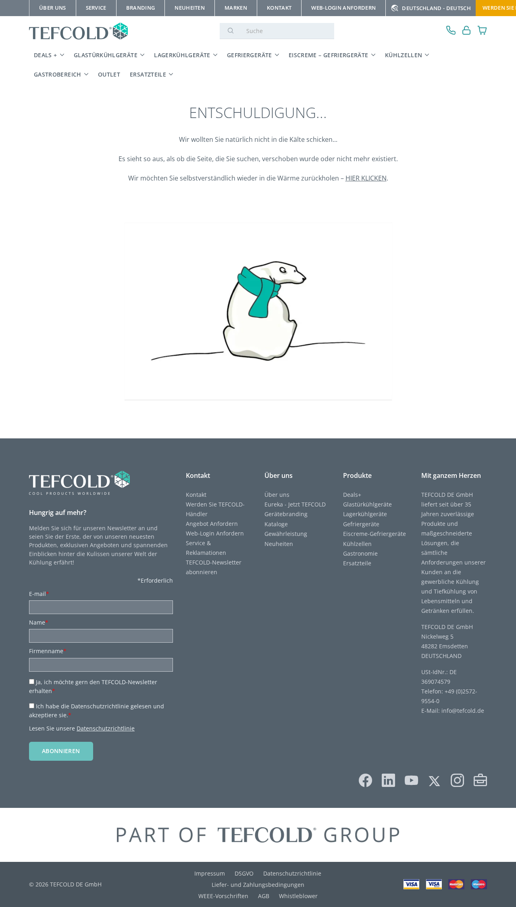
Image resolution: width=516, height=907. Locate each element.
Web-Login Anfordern (215, 533)
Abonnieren (61, 751)
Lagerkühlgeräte (182, 55)
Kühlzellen (403, 55)
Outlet (109, 74)
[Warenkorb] (482, 31)
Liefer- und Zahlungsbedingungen (258, 884)
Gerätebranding (286, 514)
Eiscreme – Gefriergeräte (328, 55)
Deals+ (352, 494)
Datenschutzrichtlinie (106, 728)
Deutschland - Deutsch (436, 8)
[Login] (466, 31)
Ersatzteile (148, 74)
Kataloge (276, 524)
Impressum (209, 873)
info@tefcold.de (462, 710)
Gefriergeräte (249, 55)
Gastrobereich (57, 74)
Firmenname (48, 651)
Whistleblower (298, 896)
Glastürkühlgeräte (105, 55)
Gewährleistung (285, 534)
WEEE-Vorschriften (223, 896)
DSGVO (244, 873)
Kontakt (196, 494)
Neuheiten (278, 544)
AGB (263, 896)
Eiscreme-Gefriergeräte (374, 534)
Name (38, 622)
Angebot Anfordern (212, 523)
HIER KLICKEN (366, 178)
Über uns (276, 494)
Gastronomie (360, 553)
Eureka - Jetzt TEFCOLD (295, 504)
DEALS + (45, 55)
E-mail (39, 594)
